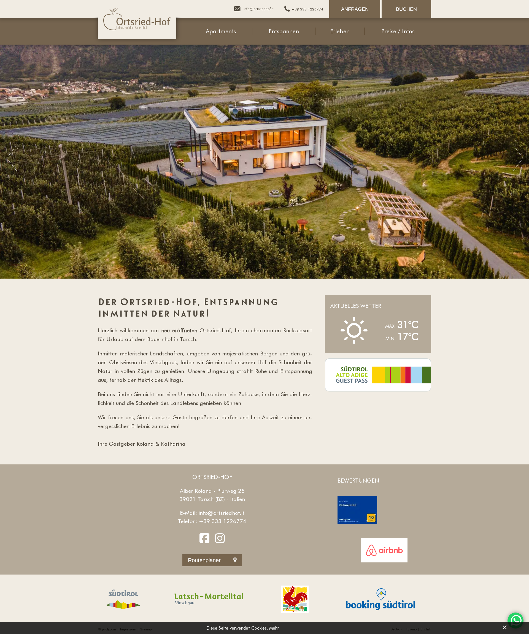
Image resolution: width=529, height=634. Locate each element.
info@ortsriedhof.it (221, 512)
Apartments (221, 31)
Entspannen (284, 31)
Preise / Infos (397, 31)
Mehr (274, 628)
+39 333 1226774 (222, 520)
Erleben (340, 31)
